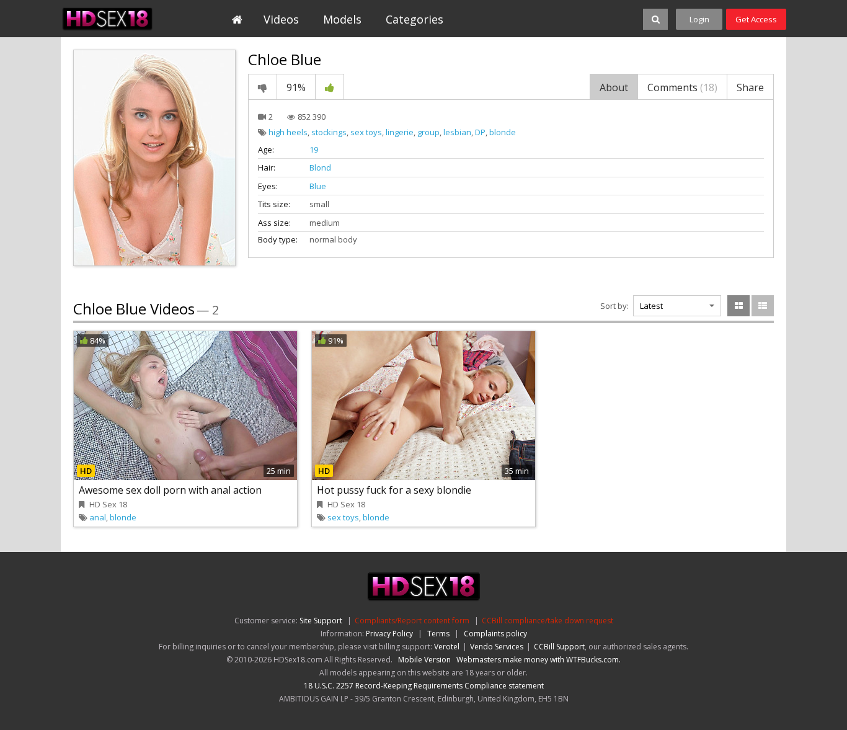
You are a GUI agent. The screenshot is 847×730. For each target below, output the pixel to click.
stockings (329, 132)
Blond (320, 167)
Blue (317, 186)
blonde (502, 132)
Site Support (320, 620)
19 (313, 149)
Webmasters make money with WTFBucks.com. (538, 659)
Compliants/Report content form (412, 620)
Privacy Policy (389, 633)
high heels (288, 132)
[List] (763, 305)
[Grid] (738, 305)
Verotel (446, 646)
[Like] (329, 87)
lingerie (400, 132)
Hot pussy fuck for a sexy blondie (394, 490)
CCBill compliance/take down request (547, 620)
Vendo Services (496, 646)
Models (342, 19)
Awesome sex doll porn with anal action (170, 490)
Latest (651, 305)
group (428, 132)
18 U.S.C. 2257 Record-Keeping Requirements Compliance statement (424, 685)
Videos (281, 19)
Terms (438, 633)
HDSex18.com (117, 18)
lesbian (457, 132)
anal (97, 517)
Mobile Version (424, 659)
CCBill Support (559, 646)
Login (699, 19)
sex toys (366, 132)
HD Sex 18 (108, 504)
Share (750, 87)
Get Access (756, 19)
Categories (414, 19)
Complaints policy (495, 633)
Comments (682, 87)
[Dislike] (262, 87)
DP (480, 132)
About (614, 87)
